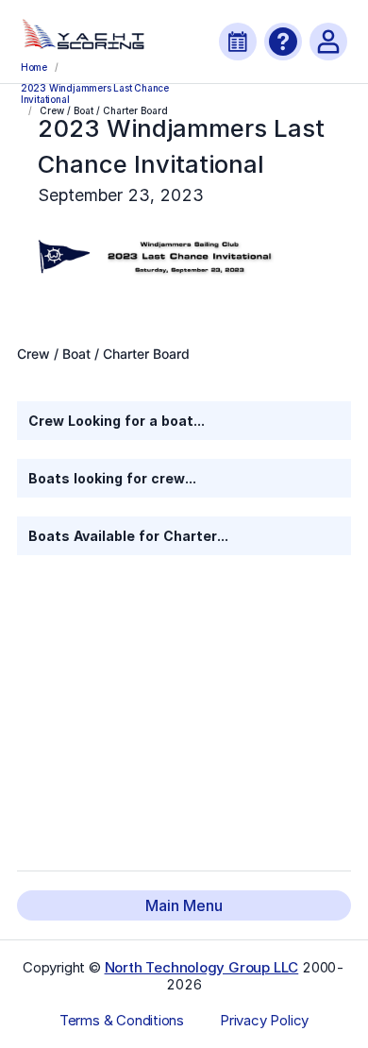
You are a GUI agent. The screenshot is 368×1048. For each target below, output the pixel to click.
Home (34, 67)
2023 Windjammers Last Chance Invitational (95, 92)
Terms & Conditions (121, 1020)
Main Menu (184, 905)
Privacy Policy (264, 1020)
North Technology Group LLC (202, 967)
